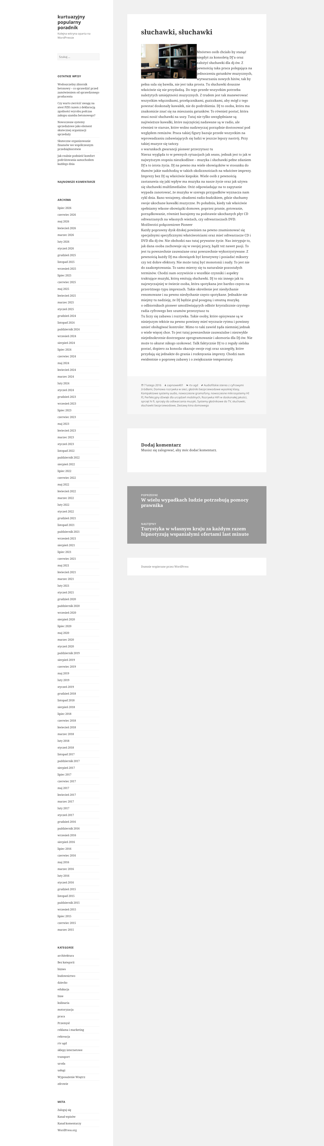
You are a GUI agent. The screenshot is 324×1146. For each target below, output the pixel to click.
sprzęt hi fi (148, 401)
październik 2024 (69, 329)
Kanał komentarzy (69, 1123)
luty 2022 (63, 505)
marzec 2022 (66, 498)
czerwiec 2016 (67, 855)
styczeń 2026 (66, 248)
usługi (61, 1070)
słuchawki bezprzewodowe (158, 405)
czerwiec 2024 (67, 356)
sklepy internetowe (70, 1050)
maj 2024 (63, 363)
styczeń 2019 (66, 687)
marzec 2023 (66, 437)
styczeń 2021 (66, 592)
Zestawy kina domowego (193, 405)
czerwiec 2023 (67, 417)
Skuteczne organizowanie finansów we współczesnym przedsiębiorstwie (75, 145)
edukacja (63, 989)
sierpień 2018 (66, 707)
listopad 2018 (66, 700)
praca (61, 1016)
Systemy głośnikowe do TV (214, 401)
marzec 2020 (66, 639)
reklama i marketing (71, 1030)
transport (64, 1057)
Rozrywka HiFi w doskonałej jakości (224, 397)
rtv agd (62, 1043)
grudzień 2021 (67, 518)
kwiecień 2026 (67, 228)
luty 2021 (63, 586)
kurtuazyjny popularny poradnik (71, 22)
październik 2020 (69, 606)
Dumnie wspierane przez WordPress (164, 566)
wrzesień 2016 (67, 835)
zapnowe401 (175, 385)
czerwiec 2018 (67, 720)
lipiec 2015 (64, 916)
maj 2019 (63, 673)
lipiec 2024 (64, 349)
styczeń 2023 (66, 444)
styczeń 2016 (66, 882)
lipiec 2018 (64, 714)
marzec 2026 (66, 235)
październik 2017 (69, 761)
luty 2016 (63, 876)
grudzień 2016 (67, 822)
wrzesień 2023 (67, 403)
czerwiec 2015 (67, 923)
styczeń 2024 (66, 390)
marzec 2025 (66, 302)
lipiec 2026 (64, 208)
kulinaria (63, 1003)
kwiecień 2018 (67, 727)
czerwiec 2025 (67, 282)
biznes (62, 969)
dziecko (62, 982)
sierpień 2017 (66, 768)
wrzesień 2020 (67, 612)
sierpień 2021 (66, 545)
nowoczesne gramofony (194, 393)
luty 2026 (63, 241)
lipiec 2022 (64, 471)
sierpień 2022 (66, 464)
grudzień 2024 (67, 316)
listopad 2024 (66, 322)
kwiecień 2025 (67, 295)
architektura (66, 955)
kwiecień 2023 (67, 430)
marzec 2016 (66, 869)
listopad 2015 (66, 896)
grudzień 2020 (67, 599)
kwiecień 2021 (67, 572)
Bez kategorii (66, 962)
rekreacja (64, 1036)
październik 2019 (69, 653)
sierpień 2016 (66, 842)
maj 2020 (63, 633)
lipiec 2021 (64, 552)
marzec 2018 (66, 734)
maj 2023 (63, 424)
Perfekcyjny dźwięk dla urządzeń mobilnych (172, 397)
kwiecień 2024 (67, 370)
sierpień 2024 (66, 343)
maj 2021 (63, 565)
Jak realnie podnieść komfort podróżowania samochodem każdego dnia (76, 160)
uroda (61, 1063)
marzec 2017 (66, 801)
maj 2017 (63, 788)
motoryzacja (66, 1009)
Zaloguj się (64, 1110)
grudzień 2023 (67, 397)
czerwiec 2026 (67, 215)
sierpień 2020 (66, 619)
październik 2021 (69, 532)
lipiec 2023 (64, 410)
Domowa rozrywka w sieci (170, 389)
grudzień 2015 (67, 889)
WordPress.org (67, 1130)
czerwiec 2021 (67, 559)
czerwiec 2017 (67, 781)
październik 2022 (69, 457)
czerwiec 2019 (67, 666)
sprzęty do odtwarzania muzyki (176, 401)
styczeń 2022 (66, 511)
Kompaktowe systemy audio (159, 393)
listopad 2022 (66, 451)
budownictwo (66, 976)
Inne (60, 996)
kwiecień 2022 (67, 491)
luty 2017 (63, 808)
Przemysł (64, 1023)
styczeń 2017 (66, 815)
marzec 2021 (66, 579)
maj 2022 (63, 484)
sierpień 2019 (66, 660)
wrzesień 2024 (67, 336)
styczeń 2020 (66, 646)
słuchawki (238, 401)
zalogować (166, 450)
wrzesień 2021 (67, 538)
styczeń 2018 (66, 747)
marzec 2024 (66, 376)
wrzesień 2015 (67, 909)
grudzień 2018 (67, 693)
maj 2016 (63, 862)
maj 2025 (63, 289)
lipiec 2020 (64, 626)
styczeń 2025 (66, 309)
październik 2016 (69, 828)
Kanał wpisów (67, 1117)
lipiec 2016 (64, 849)
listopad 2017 (66, 754)
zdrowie (63, 1084)
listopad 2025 (66, 262)
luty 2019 (63, 680)
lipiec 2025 (64, 275)
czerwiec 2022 (67, 478)
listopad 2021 (66, 525)
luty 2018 (63, 741)
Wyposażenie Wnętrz (71, 1077)
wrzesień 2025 (67, 268)
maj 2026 (63, 221)
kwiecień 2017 (67, 795)
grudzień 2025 (67, 255)
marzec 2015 (66, 930)
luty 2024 (63, 383)
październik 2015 (69, 903)
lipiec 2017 (64, 774)
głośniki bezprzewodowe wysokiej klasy (213, 389)
